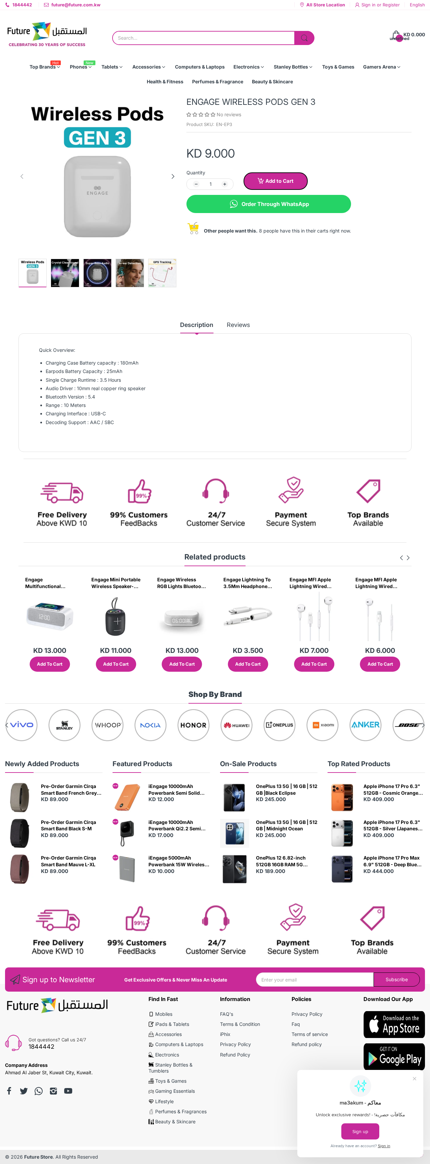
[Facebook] (9, 1091)
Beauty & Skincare (175, 1121)
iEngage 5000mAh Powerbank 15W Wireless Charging (177, 861)
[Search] (304, 38)
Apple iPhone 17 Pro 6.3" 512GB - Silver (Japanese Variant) (392, 825)
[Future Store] (47, 35)
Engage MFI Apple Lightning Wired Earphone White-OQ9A (244, 583)
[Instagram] (53, 1091)
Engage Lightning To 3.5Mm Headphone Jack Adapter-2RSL (181, 583)
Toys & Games (170, 1081)
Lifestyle (164, 1101)
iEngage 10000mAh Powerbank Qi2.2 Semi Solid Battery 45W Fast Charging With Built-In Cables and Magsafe (174, 825)
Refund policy (307, 1044)
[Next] (21, 176)
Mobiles (163, 1014)
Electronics (167, 1054)
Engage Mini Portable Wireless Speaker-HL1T (49, 583)
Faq (296, 1024)
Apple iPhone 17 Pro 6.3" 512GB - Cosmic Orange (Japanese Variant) (391, 789)
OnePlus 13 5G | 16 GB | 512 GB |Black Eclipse (286, 789)
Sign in (369, 4)
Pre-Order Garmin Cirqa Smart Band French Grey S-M (69, 789)
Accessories (168, 1034)
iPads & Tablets (172, 1024)
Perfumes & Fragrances (181, 1111)
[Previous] (173, 176)
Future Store (38, 1157)
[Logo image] (21, 725)
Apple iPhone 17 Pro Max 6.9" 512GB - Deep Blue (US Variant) (391, 861)
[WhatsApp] (39, 1091)
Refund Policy (235, 1054)
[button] (201, 114)
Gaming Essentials (175, 1091)
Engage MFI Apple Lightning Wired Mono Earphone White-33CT (310, 583)
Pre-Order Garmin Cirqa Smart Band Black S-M (68, 825)
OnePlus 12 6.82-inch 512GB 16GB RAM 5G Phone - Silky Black (281, 861)
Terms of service (310, 1034)
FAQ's (226, 1014)
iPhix (225, 1034)
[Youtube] (68, 1091)
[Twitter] (24, 1091)
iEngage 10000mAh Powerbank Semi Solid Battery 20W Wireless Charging (174, 789)
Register (391, 4)
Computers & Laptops (179, 1044)
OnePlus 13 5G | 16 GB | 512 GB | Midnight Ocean (286, 825)
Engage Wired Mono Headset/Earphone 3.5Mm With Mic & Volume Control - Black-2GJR (378, 583)
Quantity (195, 172)
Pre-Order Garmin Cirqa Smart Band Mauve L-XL (68, 861)
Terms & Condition (240, 1024)
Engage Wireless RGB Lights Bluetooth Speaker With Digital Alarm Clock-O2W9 (115, 583)
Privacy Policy (235, 1044)
